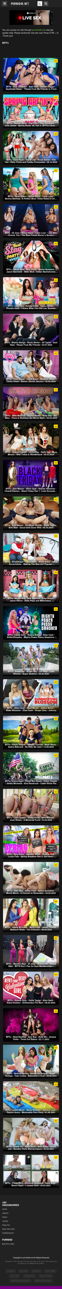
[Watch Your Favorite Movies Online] (19, 3)
